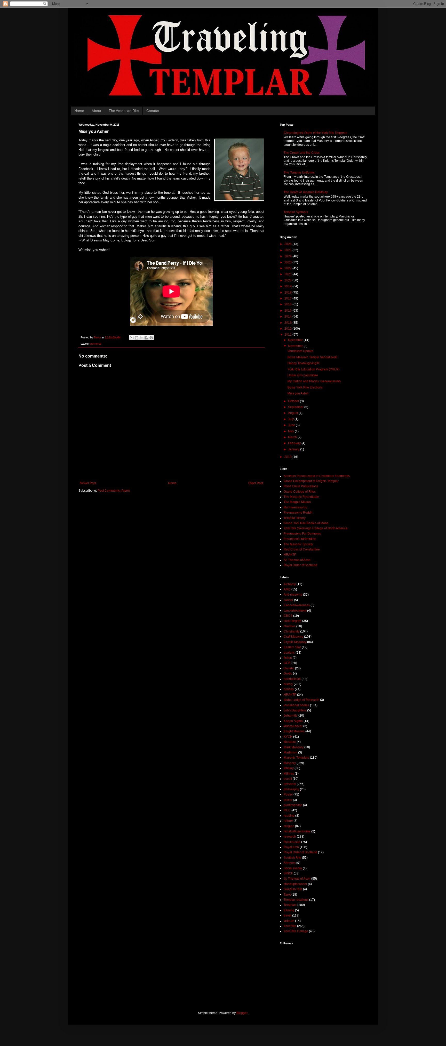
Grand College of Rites (300, 491)
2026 (288, 244)
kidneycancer (293, 726)
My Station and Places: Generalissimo (314, 381)
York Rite (290, 926)
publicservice (293, 805)
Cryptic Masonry (295, 642)
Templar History (295, 518)
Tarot (287, 894)
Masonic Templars (296, 757)
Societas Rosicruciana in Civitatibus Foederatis (317, 476)
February (294, 443)
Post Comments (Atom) (114, 490)
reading (289, 815)
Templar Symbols (296, 212)
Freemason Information (300, 539)
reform (288, 821)
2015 (288, 310)
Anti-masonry (293, 594)
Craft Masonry (293, 636)
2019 (288, 286)
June (292, 425)
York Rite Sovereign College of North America (315, 528)
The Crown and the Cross (302, 153)
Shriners (290, 863)
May (291, 431)
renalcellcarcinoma (297, 831)
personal (95, 343)
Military (289, 768)
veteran (289, 921)
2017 (288, 298)
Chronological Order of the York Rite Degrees (315, 133)
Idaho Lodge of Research (301, 700)
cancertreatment (295, 610)
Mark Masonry (294, 747)
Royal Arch (291, 847)
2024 (288, 256)
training (289, 910)
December (296, 340)
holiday (289, 689)
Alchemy (290, 584)
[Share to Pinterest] (151, 337)
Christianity (291, 631)
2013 (288, 323)
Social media (293, 868)
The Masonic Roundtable (301, 497)
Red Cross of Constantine (302, 549)
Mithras (289, 773)
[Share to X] (141, 337)
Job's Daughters (295, 710)
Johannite (291, 715)
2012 (288, 328)
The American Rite (124, 111)
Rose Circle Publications (301, 486)
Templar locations (296, 900)
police (288, 800)
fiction (288, 658)
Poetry (288, 794)
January (294, 449)
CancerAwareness (297, 605)
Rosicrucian (292, 842)
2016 (288, 304)
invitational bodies (296, 705)
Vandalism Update (300, 351)
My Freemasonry (295, 507)
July (291, 419)
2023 (288, 262)
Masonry (290, 763)
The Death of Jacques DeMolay (306, 192)
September (296, 407)
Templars (290, 905)
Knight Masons (294, 731)
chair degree (292, 621)
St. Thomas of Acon (297, 560)
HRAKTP (290, 554)
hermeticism (292, 679)
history (288, 684)
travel (287, 915)
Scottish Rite (292, 857)
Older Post (255, 483)
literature (290, 742)
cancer (288, 600)
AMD (287, 589)
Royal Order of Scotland (300, 565)
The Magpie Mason (297, 502)
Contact (152, 111)
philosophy (291, 789)
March (293, 437)
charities (290, 626)
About (96, 111)
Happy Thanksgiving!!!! (304, 363)
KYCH (288, 737)
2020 (288, 280)
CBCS (288, 616)
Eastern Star (292, 647)
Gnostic (289, 668)
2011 (288, 334)
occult (288, 779)
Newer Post (88, 483)
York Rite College (296, 931)
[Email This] (131, 337)
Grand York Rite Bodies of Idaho (306, 523)
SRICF (288, 873)
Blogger (241, 1013)
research (290, 836)
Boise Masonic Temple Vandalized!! (312, 357)
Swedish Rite (293, 889)
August (293, 413)
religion (289, 826)
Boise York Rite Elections (305, 387)
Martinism (290, 752)
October (294, 401)
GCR (287, 663)
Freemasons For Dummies (302, 534)
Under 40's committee (303, 375)
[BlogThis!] (136, 337)
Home (79, 111)
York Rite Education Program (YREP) (313, 369)
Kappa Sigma (293, 721)
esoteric (289, 652)
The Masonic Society (298, 544)
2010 (288, 457)
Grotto (288, 673)
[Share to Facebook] (146, 337)
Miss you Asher (298, 393)
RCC (287, 810)
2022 (288, 268)
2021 (288, 274)
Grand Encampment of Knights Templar (311, 481)
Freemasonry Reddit (298, 512)
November (296, 346)
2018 (288, 292)
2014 (288, 316)
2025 (288, 250)
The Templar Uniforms (299, 172)
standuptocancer (295, 884)
